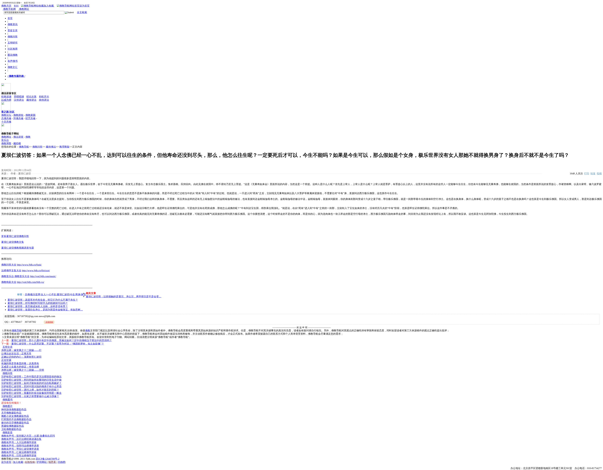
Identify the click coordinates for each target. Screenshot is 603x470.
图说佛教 (13, 55)
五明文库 (8, 347)
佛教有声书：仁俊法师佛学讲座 (18, 452)
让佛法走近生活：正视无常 (16, 353)
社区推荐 (13, 48)
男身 (77, 294)
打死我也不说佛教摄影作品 (16, 419)
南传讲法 (44, 100)
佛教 (87, 330)
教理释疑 (64, 146)
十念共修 (6, 121)
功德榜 (61, 462)
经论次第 (31, 96)
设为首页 (84, 5)
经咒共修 (30, 118)
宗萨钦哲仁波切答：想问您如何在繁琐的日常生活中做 (31, 380)
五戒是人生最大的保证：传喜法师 (20, 366)
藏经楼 (17, 143)
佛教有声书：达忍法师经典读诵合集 (21, 439)
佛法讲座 (18, 137)
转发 (592, 173)
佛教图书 (8, 399)
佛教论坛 (6, 115)
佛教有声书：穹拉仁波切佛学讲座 (20, 449)
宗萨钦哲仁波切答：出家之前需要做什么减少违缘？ (30, 396)
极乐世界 (35, 294)
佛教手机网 (9, 9)
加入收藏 (49, 5)
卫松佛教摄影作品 (11, 429)
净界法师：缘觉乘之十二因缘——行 (21, 350)
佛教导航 (24, 146)
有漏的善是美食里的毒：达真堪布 (20, 363)
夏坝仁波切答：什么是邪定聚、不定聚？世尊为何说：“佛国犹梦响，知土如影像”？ (57, 343)
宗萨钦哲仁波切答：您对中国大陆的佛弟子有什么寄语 (31, 386)
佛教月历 (6, 5)
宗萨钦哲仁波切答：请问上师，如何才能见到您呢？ (30, 389)
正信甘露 (6, 360)
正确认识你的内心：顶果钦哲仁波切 (21, 356)
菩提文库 (13, 30)
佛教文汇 (13, 67)
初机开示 (44, 96)
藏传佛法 (51, 146)
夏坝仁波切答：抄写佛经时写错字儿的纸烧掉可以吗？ (38, 303)
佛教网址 (23, 9)
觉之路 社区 (7, 111)
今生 (72, 294)
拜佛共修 (18, 118)
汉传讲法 (19, 100)
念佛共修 (6, 118)
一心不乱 (51, 294)
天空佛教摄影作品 (11, 412)
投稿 (599, 173)
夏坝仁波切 (63, 294)
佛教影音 (8, 432)
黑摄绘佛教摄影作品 (12, 426)
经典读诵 (6, 96)
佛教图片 (8, 406)
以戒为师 (6, 100)
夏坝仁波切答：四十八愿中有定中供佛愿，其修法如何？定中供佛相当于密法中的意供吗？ (61, 340)
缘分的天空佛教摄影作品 (15, 422)
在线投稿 (49, 322)
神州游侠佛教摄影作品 (13, 409)
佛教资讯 (13, 24)
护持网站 (42, 462)
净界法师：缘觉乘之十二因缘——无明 (22, 370)
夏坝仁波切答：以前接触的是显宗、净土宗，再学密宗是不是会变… (123, 296)
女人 (43, 294)
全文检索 (82, 12)
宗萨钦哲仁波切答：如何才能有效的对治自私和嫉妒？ (31, 383)
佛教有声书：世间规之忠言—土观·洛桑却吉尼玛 (28, 435)
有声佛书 (13, 61)
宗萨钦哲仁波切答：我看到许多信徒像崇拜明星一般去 (31, 393)
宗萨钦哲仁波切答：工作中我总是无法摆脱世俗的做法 (31, 376)
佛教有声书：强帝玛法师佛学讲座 (20, 445)
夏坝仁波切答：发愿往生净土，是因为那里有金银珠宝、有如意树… (45, 309)
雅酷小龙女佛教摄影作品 (15, 416)
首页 (10, 18)
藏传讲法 (31, 100)
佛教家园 (30, 115)
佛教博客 (6, 143)
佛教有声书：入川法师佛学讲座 (18, 442)
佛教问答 (13, 36)
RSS (16, 5)
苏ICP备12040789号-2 (47, 458)
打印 (586, 173)
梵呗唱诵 (19, 96)
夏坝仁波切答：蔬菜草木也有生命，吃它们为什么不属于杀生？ (43, 299)
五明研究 (13, 42)
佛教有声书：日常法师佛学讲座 (18, 455)
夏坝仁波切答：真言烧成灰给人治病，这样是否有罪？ (38, 306)
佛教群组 (18, 115)
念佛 (27, 294)
